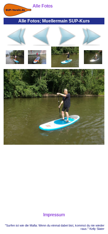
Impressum (54, 214)
